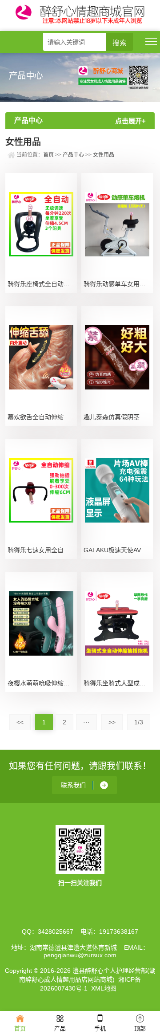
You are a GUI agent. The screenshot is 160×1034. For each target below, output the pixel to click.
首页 (48, 155)
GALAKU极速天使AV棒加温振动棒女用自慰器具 (118, 550)
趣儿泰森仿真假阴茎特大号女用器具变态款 (118, 417)
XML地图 (103, 988)
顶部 (140, 1028)
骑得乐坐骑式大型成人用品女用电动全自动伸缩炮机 (118, 683)
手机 (100, 1028)
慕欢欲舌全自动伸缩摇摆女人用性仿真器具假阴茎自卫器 (42, 417)
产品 (60, 1028)
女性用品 (103, 155)
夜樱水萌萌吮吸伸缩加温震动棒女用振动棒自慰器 (42, 683)
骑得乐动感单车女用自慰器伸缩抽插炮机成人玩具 (118, 283)
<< (20, 722)
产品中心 (73, 155)
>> (112, 722)
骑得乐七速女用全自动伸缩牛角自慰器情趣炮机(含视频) (42, 550)
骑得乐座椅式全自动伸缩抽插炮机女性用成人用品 (42, 283)
